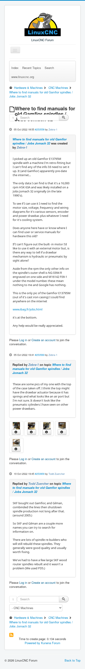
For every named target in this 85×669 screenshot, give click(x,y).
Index (15, 68)
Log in (23, 340)
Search (49, 68)
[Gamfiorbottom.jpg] (16, 425)
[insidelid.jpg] (62, 425)
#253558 (39, 129)
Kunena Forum (50, 643)
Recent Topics (31, 68)
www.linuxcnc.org (22, 77)
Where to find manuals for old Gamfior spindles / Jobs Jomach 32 (39, 141)
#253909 (39, 473)
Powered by (32, 643)
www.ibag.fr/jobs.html (27, 309)
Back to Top (72, 660)
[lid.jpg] (16, 442)
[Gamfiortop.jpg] (47, 425)
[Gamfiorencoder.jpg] (31, 425)
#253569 (39, 355)
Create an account (44, 340)
